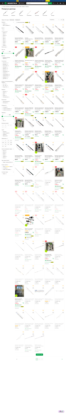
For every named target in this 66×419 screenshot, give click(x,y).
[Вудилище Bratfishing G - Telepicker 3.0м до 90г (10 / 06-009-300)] (19, 30)
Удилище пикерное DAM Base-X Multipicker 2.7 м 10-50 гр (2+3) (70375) (39, 229)
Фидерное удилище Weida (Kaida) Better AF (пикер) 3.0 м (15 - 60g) (59, 280)
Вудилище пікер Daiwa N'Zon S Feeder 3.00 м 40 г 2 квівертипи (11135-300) (19, 255)
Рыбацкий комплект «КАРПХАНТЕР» (38, 156)
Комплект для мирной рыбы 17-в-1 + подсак (58, 181)
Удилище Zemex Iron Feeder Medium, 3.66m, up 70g (59, 229)
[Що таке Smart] (29, 22)
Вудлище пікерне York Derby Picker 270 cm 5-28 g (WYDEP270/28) (29, 280)
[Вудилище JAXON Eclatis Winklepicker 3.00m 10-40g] (29, 100)
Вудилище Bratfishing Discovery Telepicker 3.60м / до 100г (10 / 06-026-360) (29, 156)
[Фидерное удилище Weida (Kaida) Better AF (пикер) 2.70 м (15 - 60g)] (49, 271)
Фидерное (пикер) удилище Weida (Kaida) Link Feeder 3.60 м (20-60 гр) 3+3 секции (49, 299)
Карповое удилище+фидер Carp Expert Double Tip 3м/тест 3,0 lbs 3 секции (29, 39)
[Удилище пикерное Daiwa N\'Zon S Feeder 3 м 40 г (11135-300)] (29, 315)
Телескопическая (6, 101)
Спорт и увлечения (6, 6)
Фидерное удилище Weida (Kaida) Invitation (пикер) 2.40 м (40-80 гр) (29, 299)
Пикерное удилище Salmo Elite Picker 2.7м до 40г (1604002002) (59, 324)
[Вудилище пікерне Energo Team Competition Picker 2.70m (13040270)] (39, 100)
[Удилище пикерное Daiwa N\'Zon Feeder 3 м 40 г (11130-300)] (49, 197)
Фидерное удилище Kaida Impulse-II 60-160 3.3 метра (29, 86)
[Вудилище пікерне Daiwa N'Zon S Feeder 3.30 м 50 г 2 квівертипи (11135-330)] (39, 315)
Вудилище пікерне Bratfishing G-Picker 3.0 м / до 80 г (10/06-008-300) (49, 132)
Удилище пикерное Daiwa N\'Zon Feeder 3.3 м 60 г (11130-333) (39, 205)
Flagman (5, 32)
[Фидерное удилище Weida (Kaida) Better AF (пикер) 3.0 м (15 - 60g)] (59, 271)
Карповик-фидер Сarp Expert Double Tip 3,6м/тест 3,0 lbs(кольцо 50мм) (49, 39)
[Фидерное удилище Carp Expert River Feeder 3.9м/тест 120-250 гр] (59, 30)
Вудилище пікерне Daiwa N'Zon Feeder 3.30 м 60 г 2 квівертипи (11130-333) (49, 108)
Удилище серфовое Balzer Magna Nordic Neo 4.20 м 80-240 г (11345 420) (19, 205)
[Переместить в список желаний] (23, 25)
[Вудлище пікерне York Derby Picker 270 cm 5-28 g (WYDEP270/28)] (29, 271)
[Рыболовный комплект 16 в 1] (29, 52)
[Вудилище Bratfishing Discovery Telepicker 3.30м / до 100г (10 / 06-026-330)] (49, 148)
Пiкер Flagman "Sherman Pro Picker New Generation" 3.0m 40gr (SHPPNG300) (49, 324)
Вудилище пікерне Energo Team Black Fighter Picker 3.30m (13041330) (59, 156)
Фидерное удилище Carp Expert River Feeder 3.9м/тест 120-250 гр (59, 39)
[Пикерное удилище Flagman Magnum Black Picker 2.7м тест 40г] (29, 337)
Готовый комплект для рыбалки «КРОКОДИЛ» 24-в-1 (49, 86)
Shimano (5, 35)
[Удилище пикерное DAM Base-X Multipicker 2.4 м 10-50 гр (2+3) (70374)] (29, 197)
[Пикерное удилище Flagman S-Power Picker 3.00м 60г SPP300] (29, 246)
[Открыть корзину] (63, 3)
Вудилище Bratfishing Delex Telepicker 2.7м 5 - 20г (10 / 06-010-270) (19, 156)
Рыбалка (23, 6)
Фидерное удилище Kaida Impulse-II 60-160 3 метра (59, 61)
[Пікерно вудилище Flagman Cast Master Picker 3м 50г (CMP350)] (49, 172)
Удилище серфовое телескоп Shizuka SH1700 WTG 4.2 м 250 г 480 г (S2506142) (39, 181)
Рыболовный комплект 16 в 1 (29, 61)
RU (53, 3)
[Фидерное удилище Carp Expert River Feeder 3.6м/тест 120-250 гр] (29, 123)
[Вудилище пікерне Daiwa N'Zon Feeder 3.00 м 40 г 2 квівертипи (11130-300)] (19, 172)
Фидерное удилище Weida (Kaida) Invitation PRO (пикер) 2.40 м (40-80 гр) (39, 299)
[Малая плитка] (63, 20)
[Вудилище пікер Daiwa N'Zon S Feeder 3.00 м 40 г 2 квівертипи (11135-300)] (19, 246)
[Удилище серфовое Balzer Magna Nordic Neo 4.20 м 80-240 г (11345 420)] (19, 197)
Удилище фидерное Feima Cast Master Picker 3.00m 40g (59, 299)
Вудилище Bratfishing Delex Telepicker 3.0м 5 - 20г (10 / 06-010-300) (29, 181)
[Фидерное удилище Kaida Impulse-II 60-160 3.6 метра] (19, 77)
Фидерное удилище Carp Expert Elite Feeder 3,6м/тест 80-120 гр (59, 108)
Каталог (22, 3)
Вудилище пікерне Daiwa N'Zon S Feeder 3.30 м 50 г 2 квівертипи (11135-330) (39, 324)
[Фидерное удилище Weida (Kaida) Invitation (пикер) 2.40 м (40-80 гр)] (29, 291)
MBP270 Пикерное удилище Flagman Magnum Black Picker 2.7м (39, 346)
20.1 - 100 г (5, 85)
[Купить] (23, 42)
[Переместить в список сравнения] (23, 27)
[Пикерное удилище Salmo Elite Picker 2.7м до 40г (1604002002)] (59, 315)
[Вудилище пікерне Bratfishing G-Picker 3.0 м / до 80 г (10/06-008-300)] (49, 123)
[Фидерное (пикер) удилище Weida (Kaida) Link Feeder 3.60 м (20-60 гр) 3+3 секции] (49, 291)
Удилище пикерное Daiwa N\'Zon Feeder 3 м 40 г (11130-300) (49, 205)
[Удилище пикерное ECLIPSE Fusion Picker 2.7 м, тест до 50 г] (39, 77)
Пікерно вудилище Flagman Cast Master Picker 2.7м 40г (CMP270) (49, 229)
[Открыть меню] (3, 3)
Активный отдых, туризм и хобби (15, 6)
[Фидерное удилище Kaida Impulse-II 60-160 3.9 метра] (19, 52)
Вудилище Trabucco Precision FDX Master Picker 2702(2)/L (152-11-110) (59, 132)
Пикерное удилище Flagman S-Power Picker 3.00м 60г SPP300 (29, 255)
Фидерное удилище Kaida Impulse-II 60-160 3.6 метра (19, 86)
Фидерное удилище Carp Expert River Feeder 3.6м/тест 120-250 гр (29, 132)
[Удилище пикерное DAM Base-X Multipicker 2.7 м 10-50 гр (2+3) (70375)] (39, 220)
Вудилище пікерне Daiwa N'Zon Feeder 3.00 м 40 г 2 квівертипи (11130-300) (19, 181)
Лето (4, 120)
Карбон (5, 95)
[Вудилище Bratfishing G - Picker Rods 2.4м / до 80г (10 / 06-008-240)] (39, 30)
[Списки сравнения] (60, 3)
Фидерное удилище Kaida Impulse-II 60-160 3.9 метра (19, 61)
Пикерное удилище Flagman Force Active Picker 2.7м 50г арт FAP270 (39, 255)
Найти (50, 3)
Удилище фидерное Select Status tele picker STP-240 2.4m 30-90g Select (19, 324)
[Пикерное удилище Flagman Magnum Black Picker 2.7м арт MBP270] (59, 246)
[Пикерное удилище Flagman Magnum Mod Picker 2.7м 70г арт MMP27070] (49, 52)
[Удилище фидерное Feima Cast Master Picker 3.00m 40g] (59, 291)
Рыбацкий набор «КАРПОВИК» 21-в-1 (18, 131)
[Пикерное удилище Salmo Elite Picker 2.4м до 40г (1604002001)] (19, 337)
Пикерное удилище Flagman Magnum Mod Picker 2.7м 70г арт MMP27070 (48, 61)
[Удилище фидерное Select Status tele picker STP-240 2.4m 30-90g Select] (19, 315)
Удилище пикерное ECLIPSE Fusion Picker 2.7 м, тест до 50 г (39, 86)
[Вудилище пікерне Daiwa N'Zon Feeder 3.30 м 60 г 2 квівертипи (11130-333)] (49, 100)
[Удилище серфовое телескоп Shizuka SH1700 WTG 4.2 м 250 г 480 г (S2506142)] (39, 172)
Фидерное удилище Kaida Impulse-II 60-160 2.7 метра (39, 61)
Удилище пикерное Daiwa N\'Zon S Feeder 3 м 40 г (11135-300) (29, 324)
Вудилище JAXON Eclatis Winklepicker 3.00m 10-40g (29, 108)
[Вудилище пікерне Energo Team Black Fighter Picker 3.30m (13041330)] (59, 148)
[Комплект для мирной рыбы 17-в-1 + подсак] (59, 172)
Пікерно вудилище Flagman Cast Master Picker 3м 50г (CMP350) (49, 181)
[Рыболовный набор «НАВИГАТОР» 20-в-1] (49, 246)
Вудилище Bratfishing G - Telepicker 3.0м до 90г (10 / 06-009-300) (19, 39)
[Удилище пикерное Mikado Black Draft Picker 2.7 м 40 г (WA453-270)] (19, 220)
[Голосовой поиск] (47, 3)
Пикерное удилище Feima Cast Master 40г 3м (19, 279)
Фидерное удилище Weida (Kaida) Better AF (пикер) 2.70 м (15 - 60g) (49, 280)
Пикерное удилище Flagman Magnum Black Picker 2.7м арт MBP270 (59, 255)
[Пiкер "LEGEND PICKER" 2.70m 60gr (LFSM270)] (39, 271)
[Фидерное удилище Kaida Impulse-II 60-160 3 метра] (59, 52)
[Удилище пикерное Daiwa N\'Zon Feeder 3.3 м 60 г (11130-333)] (39, 197)
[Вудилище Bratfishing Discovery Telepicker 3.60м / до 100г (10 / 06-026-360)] (29, 148)
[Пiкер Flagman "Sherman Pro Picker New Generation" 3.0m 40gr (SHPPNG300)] (49, 315)
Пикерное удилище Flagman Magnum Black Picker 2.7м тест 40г (29, 346)
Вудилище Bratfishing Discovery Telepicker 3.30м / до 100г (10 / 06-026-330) (49, 156)
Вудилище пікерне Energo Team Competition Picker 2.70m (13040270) (39, 108)
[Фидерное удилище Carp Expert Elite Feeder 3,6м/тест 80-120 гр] (59, 100)
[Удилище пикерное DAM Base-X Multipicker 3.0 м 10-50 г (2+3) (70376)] (59, 197)
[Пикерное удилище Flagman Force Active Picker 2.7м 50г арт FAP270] (39, 246)
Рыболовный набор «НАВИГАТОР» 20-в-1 (48, 255)
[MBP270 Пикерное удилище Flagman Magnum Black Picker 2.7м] (39, 337)
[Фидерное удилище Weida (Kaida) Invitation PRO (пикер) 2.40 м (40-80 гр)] (39, 291)
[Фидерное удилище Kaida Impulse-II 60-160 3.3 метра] (29, 77)
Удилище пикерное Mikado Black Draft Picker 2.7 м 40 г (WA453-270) (19, 229)
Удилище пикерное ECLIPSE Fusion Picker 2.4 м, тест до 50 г (59, 86)
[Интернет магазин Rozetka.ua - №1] (11, 3)
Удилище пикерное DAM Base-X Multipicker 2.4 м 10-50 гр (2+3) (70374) (29, 205)
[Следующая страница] (62, 359)
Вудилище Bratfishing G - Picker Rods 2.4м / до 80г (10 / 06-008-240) (39, 39)
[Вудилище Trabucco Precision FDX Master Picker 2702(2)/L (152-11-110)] (59, 123)
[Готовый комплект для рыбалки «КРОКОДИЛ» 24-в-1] (49, 77)
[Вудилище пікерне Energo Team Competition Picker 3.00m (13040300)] (19, 100)
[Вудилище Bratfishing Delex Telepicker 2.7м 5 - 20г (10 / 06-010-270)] (19, 148)
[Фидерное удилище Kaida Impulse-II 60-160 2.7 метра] (39, 52)
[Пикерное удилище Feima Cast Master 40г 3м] (19, 271)
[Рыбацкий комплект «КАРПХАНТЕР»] (39, 148)
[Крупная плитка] (61, 20)
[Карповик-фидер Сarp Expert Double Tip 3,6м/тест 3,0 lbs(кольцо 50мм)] (49, 30)
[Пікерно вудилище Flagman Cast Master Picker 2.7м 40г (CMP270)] (49, 220)
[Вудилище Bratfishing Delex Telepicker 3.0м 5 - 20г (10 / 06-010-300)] (29, 172)
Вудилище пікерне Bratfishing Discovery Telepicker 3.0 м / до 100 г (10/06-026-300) (39, 132)
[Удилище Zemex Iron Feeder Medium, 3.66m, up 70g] (59, 220)
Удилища (27, 6)
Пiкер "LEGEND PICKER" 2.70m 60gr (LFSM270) (39, 279)
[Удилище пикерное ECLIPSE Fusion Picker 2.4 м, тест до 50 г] (59, 77)
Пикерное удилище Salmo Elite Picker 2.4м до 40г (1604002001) (19, 346)
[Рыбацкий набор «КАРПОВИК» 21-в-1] (19, 123)
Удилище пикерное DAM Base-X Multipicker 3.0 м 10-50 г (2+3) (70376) (59, 205)
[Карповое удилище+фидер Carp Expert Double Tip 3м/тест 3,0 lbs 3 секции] (29, 30)
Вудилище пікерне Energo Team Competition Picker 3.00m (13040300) (19, 108)
